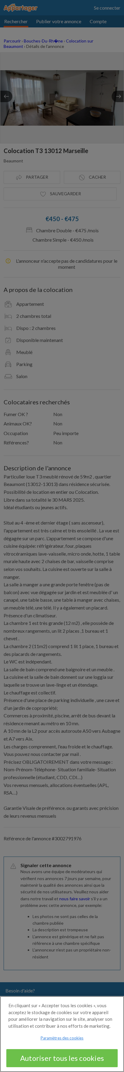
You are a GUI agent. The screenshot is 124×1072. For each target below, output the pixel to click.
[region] (62, 1034)
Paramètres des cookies (62, 1038)
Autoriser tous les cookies (62, 1058)
